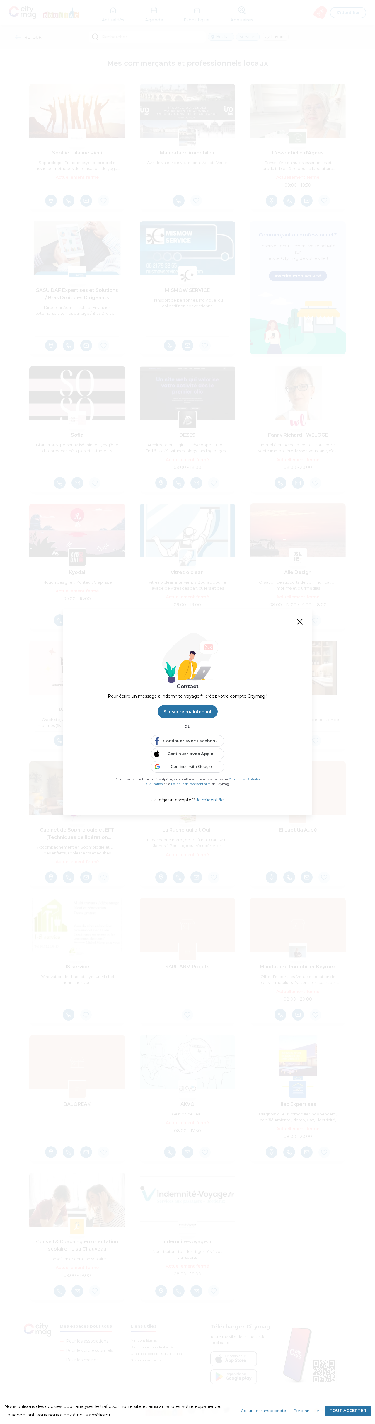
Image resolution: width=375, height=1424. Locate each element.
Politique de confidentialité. (191, 784)
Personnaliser (306, 1410)
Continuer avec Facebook (190, 740)
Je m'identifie (210, 800)
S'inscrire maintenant (187, 711)
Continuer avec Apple (191, 753)
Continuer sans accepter (264, 1410)
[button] (187, 767)
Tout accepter (348, 1410)
